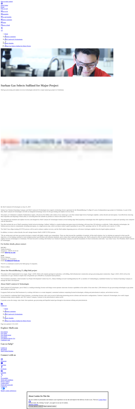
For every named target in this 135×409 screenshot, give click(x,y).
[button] (67, 9)
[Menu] (67, 30)
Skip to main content (7, 1)
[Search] (67, 28)
